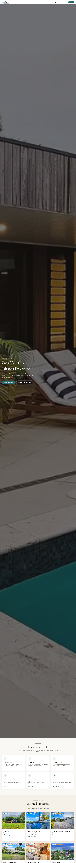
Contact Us (61, 2)
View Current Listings (8, 382)
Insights (55, 2)
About (51, 2)
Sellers (27, 2)
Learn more (6, 768)
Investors (32, 2)
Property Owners (45, 2)
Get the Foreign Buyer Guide (24, 382)
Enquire (71, 2)
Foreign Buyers (38, 2)
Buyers (23, 2)
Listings (19, 2)
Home (15, 2)
